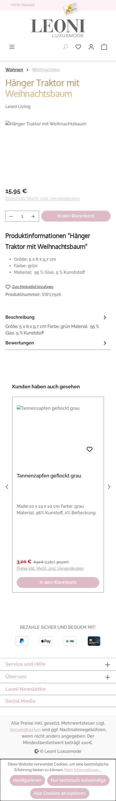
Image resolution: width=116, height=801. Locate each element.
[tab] (56, 325)
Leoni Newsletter (25, 689)
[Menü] (11, 46)
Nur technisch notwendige (78, 780)
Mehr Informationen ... (83, 770)
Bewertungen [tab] (19, 343)
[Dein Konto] (91, 46)
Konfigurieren (27, 780)
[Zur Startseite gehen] (58, 28)
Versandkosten (25, 729)
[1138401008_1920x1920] (58, 151)
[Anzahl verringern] (11, 216)
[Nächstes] (109, 488)
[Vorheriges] (7, 488)
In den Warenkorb (75, 216)
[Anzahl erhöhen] (33, 216)
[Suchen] (65, 46)
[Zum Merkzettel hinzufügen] (89, 449)
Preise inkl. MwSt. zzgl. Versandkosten (42, 198)
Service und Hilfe (25, 664)
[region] (58, 151)
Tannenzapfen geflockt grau (49, 475)
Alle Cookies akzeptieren (60, 793)
